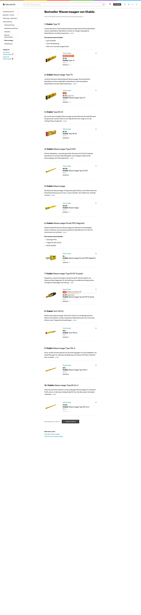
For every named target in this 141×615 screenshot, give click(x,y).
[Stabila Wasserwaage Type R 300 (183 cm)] (70, 170)
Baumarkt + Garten (8, 15)
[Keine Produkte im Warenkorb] (136, 4)
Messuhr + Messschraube (8, 36)
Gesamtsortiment (8, 11)
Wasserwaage (8, 40)
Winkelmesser (8, 44)
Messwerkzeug (7, 22)
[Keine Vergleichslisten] (128, 4)
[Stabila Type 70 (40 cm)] (70, 59)
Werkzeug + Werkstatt (10, 18)
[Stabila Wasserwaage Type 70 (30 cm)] (70, 96)
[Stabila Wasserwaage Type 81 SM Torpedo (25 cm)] (70, 295)
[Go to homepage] (9, 4)
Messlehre (7, 32)
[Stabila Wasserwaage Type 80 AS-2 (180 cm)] (70, 406)
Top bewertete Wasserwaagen (53, 436)
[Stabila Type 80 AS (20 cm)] (70, 133)
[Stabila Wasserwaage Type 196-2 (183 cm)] (70, 369)
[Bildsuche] (103, 4)
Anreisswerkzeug (9, 25)
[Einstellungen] (109, 4)
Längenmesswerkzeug (11, 28)
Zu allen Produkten (70, 421)
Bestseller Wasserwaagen (52, 434)
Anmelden (117, 4)
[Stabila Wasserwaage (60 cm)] (70, 207)
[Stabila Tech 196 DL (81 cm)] (70, 332)
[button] (84, 17)
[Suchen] (24, 4)
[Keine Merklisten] (132, 4)
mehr (72, 33)
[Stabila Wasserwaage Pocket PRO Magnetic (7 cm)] (70, 258)
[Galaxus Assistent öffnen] (124, 4)
